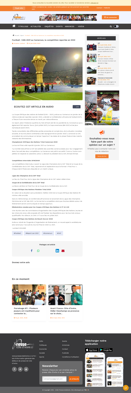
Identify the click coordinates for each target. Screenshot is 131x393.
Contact (99, 8)
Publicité (107, 8)
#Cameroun (47, 233)
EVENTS (59, 26)
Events (64, 341)
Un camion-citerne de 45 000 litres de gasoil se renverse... (106, 72)
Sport (22, 35)
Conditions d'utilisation (70, 357)
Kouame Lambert (19, 43)
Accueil (16, 35)
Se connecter (111, 17)
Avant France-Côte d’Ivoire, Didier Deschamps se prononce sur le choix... (64, 311)
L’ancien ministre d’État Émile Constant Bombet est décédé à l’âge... (107, 61)
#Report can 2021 (32, 233)
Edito (41, 341)
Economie (43, 349)
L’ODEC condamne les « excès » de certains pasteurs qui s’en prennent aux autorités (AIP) (60, 8)
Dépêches (101, 38)
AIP (99, 43)
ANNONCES (69, 26)
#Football (17, 233)
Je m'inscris (74, 379)
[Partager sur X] (51, 250)
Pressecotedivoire (64, 390)
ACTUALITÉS (36, 26)
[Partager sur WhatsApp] (38, 250)
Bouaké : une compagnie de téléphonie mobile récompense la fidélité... (107, 84)
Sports (41, 357)
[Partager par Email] (63, 250)
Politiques (43, 345)
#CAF (59, 233)
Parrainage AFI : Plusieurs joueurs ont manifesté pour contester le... (27, 311)
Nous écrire (102, 156)
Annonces (65, 345)
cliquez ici (94, 3)
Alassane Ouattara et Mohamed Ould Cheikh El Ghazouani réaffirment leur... (107, 49)
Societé (42, 353)
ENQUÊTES (49, 26)
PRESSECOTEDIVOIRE (105, 78)
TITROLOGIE (23, 26)
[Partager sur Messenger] (45, 250)
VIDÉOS (81, 26)
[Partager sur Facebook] (31, 250)
